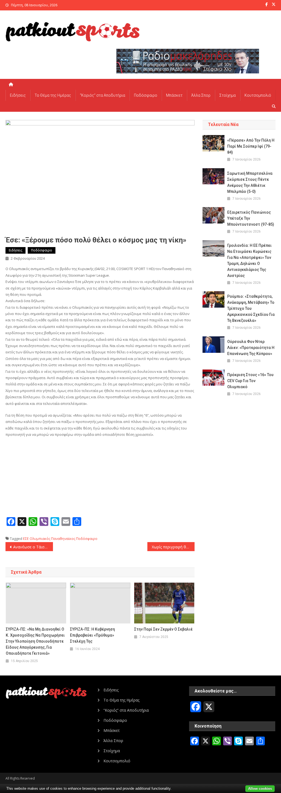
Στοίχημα (227, 95)
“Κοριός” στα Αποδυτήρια (102, 95)
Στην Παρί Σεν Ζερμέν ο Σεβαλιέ (163, 629)
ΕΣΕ (26, 538)
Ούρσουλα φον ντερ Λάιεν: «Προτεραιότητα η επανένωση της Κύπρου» (250, 347)
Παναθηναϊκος (63, 538)
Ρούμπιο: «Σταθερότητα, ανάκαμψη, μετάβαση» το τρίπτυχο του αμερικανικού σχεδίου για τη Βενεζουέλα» (251, 308)
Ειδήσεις (18, 95)
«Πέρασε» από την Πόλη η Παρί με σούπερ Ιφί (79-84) (250, 146)
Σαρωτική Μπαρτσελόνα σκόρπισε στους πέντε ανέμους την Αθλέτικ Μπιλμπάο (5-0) (249, 182)
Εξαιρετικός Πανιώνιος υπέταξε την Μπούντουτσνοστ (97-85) (250, 218)
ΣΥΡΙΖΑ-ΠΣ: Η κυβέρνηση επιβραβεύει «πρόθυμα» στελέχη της (92, 635)
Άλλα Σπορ (200, 95)
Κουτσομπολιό (258, 95)
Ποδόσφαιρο (145, 95)
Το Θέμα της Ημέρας (53, 95)
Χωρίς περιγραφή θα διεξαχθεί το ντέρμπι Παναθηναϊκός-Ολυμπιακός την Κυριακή (173, 546)
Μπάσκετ (174, 95)
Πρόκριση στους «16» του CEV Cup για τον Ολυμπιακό (250, 381)
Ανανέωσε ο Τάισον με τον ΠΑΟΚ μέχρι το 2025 (33, 546)
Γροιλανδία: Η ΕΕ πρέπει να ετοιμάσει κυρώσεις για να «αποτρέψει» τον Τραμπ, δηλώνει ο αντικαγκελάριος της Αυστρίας (249, 260)
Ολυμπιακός (40, 538)
